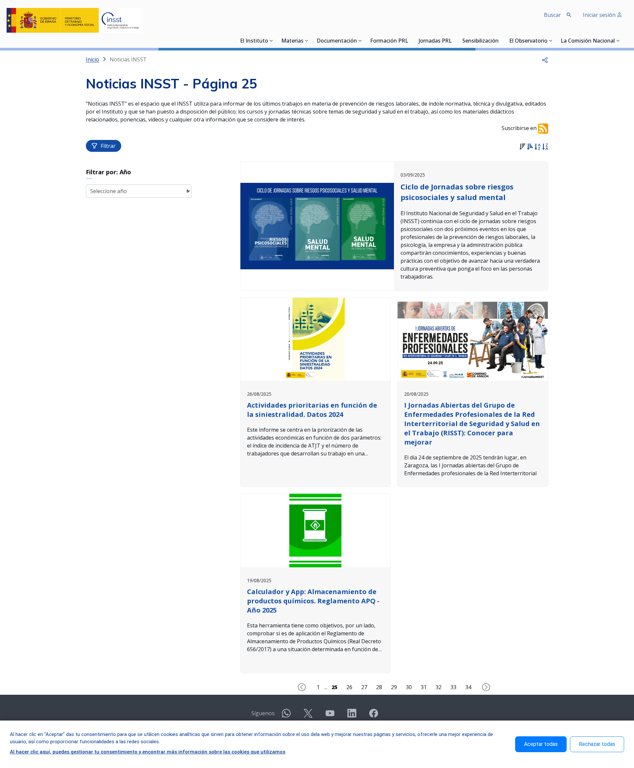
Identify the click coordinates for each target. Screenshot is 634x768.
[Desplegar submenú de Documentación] (360, 40)
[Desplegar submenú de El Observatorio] (550, 40)
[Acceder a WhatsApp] (286, 716)
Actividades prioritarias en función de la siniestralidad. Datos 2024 (312, 410)
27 (364, 687)
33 (453, 687)
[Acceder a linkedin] (351, 716)
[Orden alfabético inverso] (545, 147)
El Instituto (254, 41)
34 (468, 687)
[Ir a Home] (74, 20)
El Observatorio (528, 41)
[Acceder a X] (308, 716)
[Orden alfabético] (537, 147)
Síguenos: (263, 713)
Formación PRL (389, 41)
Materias (292, 41)
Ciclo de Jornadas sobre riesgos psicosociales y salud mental (457, 192)
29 (394, 687)
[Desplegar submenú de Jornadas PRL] (454, 40)
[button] (545, 59)
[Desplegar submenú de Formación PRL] (410, 40)
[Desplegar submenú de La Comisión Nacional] (618, 40)
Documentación (337, 41)
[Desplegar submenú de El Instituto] (271, 40)
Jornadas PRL (435, 41)
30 (409, 687)
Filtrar (108, 146)
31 (424, 687)
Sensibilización (480, 41)
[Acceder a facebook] (373, 716)
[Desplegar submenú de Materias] (306, 40)
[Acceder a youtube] (330, 716)
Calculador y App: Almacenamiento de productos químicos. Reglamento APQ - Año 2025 (313, 601)
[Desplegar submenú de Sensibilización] (501, 40)
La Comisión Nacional (588, 41)
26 (349, 687)
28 (379, 687)
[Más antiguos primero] (530, 147)
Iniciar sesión (600, 14)
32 (438, 687)
